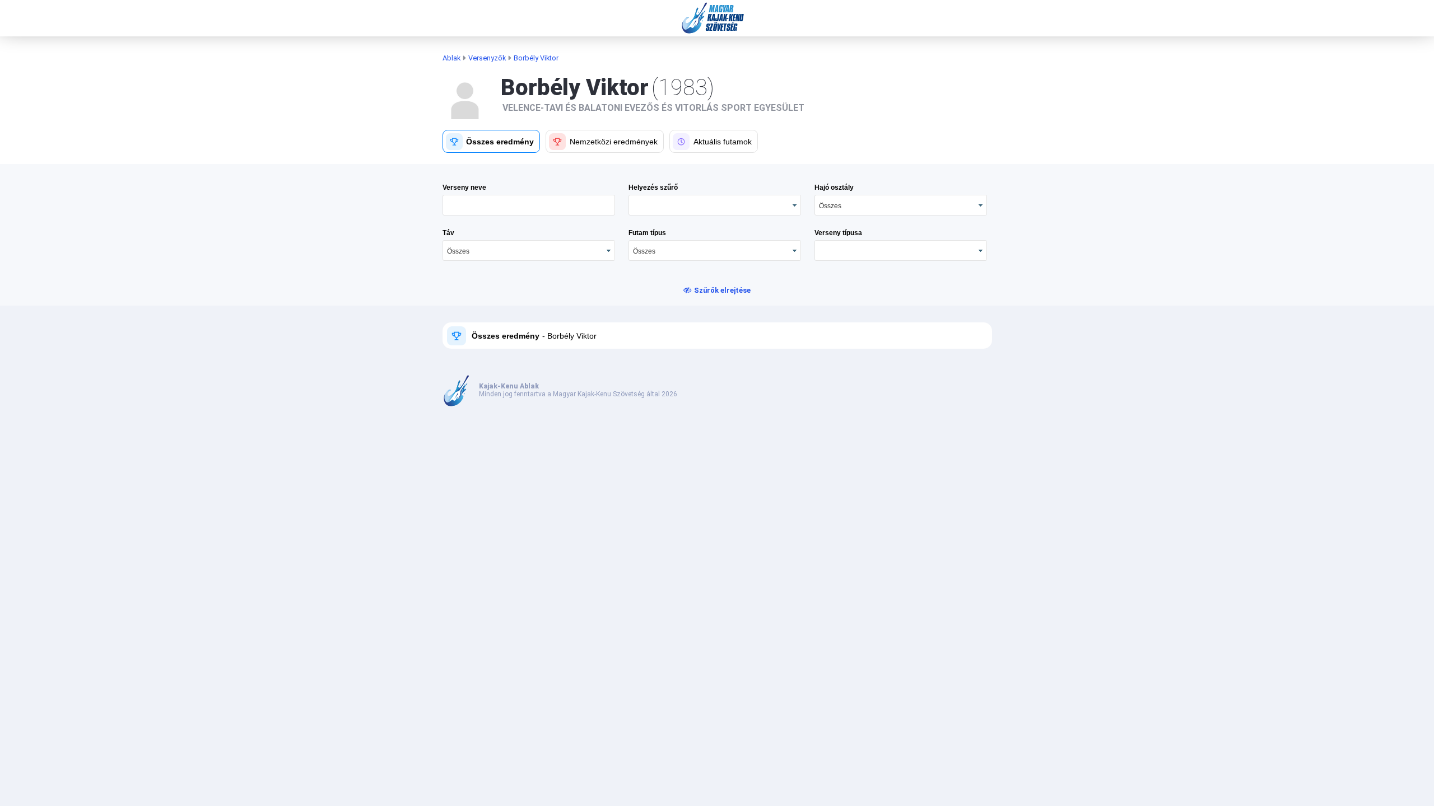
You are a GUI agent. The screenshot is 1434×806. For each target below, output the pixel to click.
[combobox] (900, 205)
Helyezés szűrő (653, 187)
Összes (830, 206)
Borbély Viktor (536, 58)
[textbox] (529, 205)
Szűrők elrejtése (722, 290)
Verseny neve (464, 187)
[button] (492, 141)
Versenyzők (487, 58)
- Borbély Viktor (568, 335)
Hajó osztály (834, 187)
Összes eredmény (505, 335)
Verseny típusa (838, 233)
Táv (448, 233)
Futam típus (647, 233)
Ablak (451, 58)
